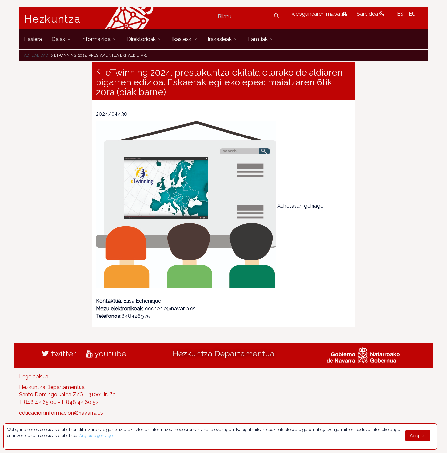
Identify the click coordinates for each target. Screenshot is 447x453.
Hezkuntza (52, 19)
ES (400, 14)
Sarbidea (368, 14)
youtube (109, 353)
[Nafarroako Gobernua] (363, 354)
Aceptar (418, 435)
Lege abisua (33, 376)
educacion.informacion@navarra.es (61, 413)
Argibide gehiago (96, 435)
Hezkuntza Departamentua (223, 353)
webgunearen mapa (316, 14)
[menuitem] (33, 39)
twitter (62, 353)
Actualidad (36, 55)
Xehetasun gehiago (300, 206)
